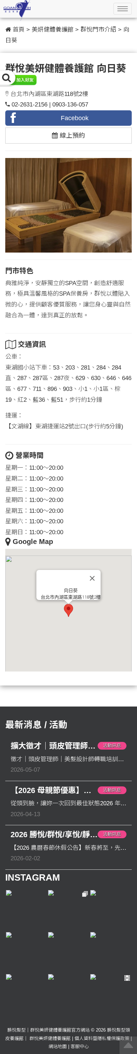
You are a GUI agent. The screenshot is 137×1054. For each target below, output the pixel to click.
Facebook (75, 118)
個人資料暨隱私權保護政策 (101, 1038)
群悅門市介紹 (98, 29)
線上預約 (71, 135)
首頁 (19, 29)
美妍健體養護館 (52, 29)
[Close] (92, 578)
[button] (68, 610)
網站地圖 (57, 1046)
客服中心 (80, 1046)
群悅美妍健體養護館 (50, 1038)
